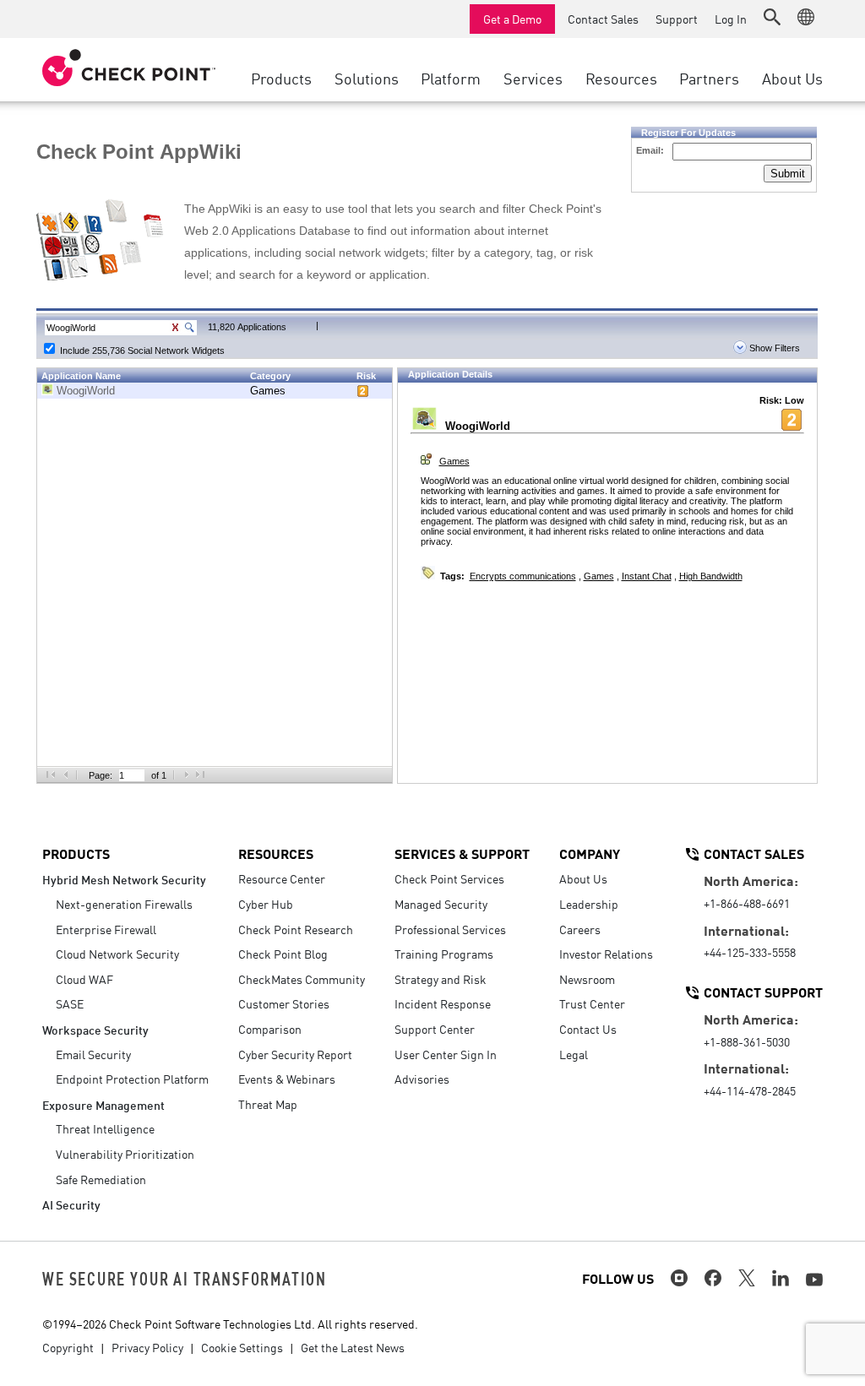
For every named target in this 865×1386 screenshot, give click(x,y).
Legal (573, 1054)
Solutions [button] (367, 78)
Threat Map (267, 1103)
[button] (772, 16)
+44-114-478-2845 (750, 1090)
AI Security (71, 1204)
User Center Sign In (445, 1054)
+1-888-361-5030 (747, 1041)
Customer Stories (283, 1003)
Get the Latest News (353, 1347)
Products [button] (281, 78)
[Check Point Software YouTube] (814, 1279)
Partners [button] (709, 78)
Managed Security (440, 903)
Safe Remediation (101, 1179)
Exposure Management (103, 1104)
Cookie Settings (242, 1347)
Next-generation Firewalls (124, 903)
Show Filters (773, 348)
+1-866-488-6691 (747, 902)
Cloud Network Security (117, 953)
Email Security (93, 1054)
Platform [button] (451, 78)
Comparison (270, 1028)
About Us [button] (792, 78)
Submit (787, 173)
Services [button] (533, 78)
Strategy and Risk (440, 978)
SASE (70, 1003)
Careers (580, 929)
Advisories (421, 1078)
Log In (731, 18)
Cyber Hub (265, 903)
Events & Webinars (286, 1078)
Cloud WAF (84, 978)
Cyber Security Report (295, 1054)
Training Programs (443, 953)
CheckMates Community (301, 978)
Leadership (588, 903)
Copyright (68, 1347)
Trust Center (592, 1003)
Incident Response (442, 1003)
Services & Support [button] (462, 853)
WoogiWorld (86, 390)
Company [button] (589, 853)
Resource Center (281, 878)
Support (677, 18)
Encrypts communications (523, 576)
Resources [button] (621, 78)
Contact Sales (603, 18)
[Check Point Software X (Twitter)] (746, 1277)
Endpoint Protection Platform (132, 1078)
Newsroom (587, 978)
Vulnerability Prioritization (125, 1153)
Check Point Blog (283, 953)
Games (268, 390)
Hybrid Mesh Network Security (124, 879)
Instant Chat (647, 576)
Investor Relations (606, 953)
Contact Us (588, 1028)
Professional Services (450, 929)
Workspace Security (95, 1029)
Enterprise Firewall (106, 929)
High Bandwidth (711, 576)
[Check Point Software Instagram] (679, 1277)
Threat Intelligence (105, 1128)
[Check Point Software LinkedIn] (780, 1277)
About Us (583, 878)
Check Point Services (449, 878)
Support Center (434, 1028)
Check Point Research (295, 929)
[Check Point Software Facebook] (713, 1277)
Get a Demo (512, 18)
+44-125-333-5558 (750, 951)
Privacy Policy (147, 1347)
